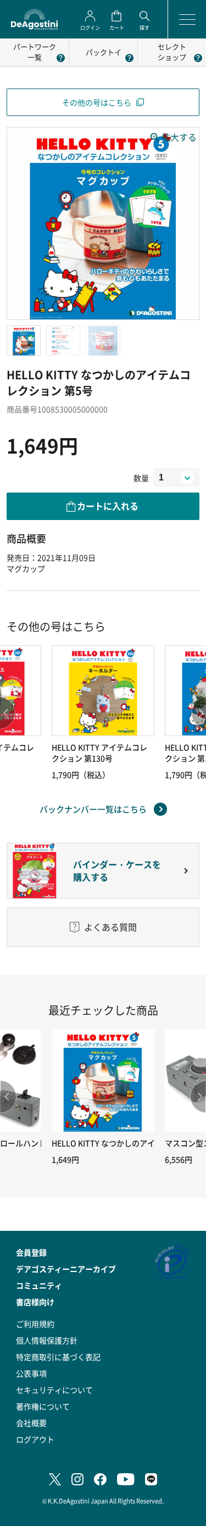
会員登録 (31, 1252)
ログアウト (35, 1439)
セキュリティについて (54, 1389)
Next (198, 1096)
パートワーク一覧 (34, 51)
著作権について (43, 1406)
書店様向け (35, 1301)
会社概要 (31, 1422)
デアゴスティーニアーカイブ (66, 1268)
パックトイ (103, 52)
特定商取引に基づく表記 (58, 1356)
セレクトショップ (172, 51)
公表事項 (31, 1373)
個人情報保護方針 (46, 1340)
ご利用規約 (35, 1323)
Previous (8, 1096)
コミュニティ (39, 1285)
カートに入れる (107, 505)
